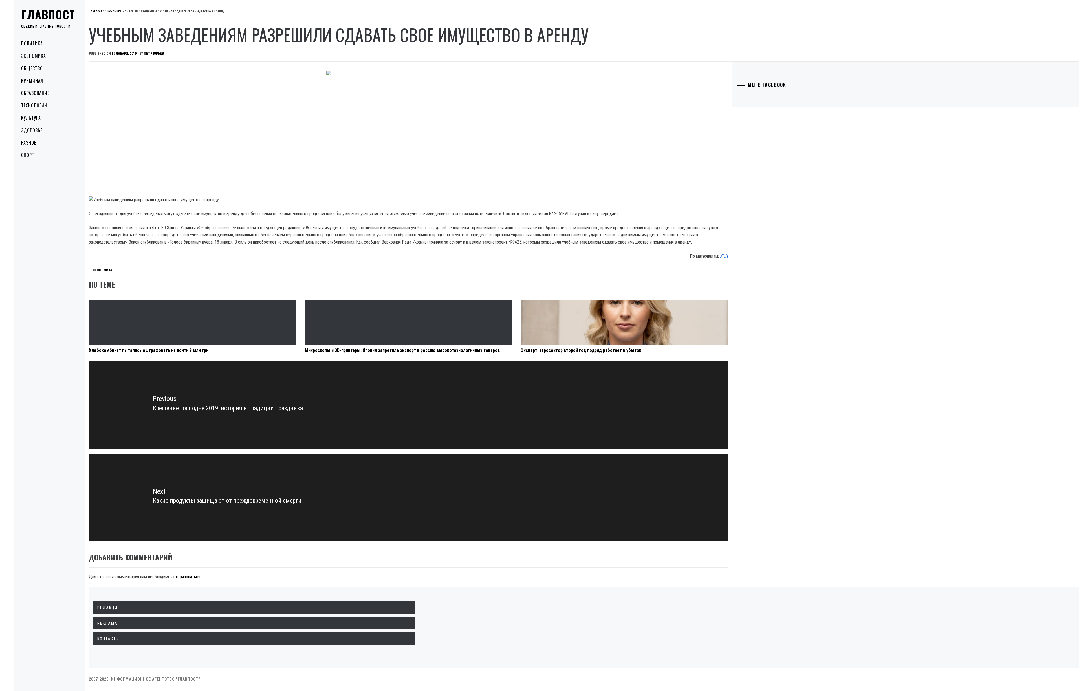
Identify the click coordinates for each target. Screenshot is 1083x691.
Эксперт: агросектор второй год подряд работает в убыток (581, 350)
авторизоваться (185, 576)
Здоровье (31, 130)
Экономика (33, 55)
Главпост (48, 14)
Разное (28, 142)
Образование (35, 93)
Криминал (32, 80)
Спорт (27, 155)
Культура (31, 117)
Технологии (34, 105)
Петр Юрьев (154, 54)
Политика (32, 43)
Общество (32, 68)
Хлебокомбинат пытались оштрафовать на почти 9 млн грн (148, 350)
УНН (724, 256)
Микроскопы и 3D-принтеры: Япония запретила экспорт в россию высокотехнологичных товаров (402, 350)
